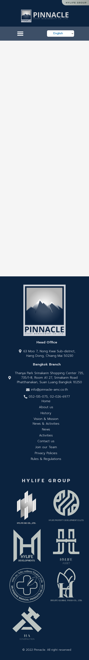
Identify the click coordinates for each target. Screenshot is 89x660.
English (58, 33)
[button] (20, 34)
